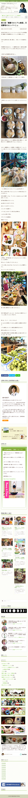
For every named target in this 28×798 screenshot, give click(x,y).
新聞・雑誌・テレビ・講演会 (8, 673)
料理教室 (5, 683)
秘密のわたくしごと (7, 665)
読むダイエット (5, 685)
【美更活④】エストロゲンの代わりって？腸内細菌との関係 (16, 641)
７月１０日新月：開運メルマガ (16, 430)
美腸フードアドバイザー (17, 623)
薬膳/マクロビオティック (7, 677)
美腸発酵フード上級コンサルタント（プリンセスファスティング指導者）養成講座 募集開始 (17, 634)
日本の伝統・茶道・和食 (7, 675)
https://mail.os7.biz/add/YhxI (9, 478)
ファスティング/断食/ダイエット (19, 637)
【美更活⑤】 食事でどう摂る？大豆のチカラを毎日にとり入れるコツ (17, 628)
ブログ (3, 671)
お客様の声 (5, 669)
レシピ (4, 681)
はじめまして (4, 663)
